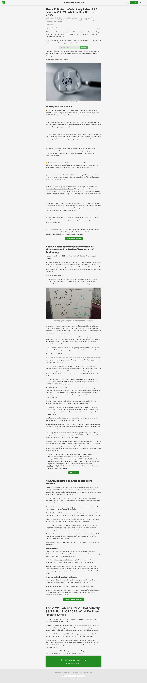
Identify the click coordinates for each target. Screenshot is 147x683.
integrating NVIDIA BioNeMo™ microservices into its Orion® (71, 402)
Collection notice (87, 672)
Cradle (91, 586)
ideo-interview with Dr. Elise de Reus (66, 590)
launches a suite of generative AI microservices (76, 203)
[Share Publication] (128, 2)
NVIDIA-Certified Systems (87, 459)
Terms (80, 672)
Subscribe (134, 3)
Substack (66, 679)
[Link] (43, 106)
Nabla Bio (82, 586)
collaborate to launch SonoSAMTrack (78, 217)
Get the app (81, 676)
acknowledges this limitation (63, 560)
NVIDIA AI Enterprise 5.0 (62, 459)
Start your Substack (69, 676)
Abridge (72, 424)
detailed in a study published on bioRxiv (75, 498)
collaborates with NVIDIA (62, 229)
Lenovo (94, 461)
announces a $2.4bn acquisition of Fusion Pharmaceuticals (75, 163)
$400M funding (75, 148)
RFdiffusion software (75, 525)
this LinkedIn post (63, 542)
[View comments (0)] (52, 28)
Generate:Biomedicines (53, 586)
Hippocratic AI (61, 424)
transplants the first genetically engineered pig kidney (79, 134)
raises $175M (66, 110)
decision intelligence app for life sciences (59, 189)
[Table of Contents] (2, 341)
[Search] (124, 2)
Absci (63, 586)
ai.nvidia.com (53, 457)
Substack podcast (77, 51)
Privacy (76, 672)
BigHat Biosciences (72, 586)
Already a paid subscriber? (73, 663)
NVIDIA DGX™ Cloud (59, 468)
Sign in (142, 3)
